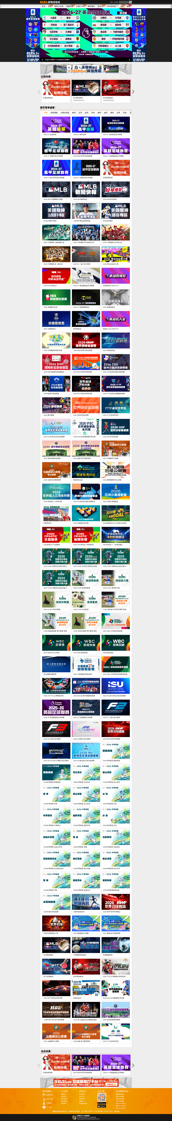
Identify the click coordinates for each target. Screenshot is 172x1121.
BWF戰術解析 (108, 98)
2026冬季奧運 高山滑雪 (81, 804)
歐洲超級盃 (77, 329)
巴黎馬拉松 (48, 523)
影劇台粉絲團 (120, 1099)
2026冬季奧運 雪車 (50, 804)
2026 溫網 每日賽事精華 (82, 458)
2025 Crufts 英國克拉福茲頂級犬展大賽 (117, 566)
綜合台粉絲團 (120, 1101)
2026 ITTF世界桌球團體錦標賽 (114, 394)
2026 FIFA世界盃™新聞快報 (83, 545)
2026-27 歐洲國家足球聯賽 (83, 717)
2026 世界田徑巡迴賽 (81, 415)
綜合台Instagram (121, 1108)
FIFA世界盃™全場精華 (52, 545)
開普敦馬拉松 (78, 480)
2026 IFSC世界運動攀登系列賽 (84, 437)
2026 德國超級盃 (109, 307)
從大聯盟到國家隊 (50, 674)
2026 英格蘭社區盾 (50, 307)
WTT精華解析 (48, 976)
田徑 (125, 113)
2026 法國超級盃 (50, 329)
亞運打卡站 (80, 6)
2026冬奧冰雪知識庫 (51, 912)
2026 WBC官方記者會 (51, 653)
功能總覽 (63, 1103)
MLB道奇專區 (108, 221)
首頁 (43, 6)
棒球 (74, 113)
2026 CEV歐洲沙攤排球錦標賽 (114, 372)
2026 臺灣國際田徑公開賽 (112, 480)
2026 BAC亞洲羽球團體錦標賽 (84, 696)
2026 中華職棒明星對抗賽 (53, 350)
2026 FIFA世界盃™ (50, 286)
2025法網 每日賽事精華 (81, 1041)
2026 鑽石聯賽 (49, 415)
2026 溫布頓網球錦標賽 (52, 458)
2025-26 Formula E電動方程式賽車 (56, 761)
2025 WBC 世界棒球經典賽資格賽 (115, 674)
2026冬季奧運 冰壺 (110, 825)
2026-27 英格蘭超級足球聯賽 (113, 156)
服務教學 (82, 1101)
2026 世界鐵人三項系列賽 (53, 501)
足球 (80, 113)
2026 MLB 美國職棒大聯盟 (53, 199)
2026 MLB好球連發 (110, 199)
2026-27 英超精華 (50, 134)
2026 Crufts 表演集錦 (81, 609)
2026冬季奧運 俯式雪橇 (81, 868)
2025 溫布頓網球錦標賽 (111, 1020)
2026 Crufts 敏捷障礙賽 (81, 588)
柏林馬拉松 (77, 998)
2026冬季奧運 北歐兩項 (111, 847)
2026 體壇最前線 (109, 350)
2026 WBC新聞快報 (80, 653)
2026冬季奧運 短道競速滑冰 (54, 868)
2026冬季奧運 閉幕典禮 (52, 782)
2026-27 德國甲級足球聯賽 (53, 156)
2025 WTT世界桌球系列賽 (53, 998)
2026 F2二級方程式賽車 (111, 717)
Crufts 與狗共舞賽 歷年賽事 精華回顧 (86, 631)
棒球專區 (91, 6)
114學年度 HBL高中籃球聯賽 (54, 1020)
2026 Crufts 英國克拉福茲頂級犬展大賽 (58, 566)
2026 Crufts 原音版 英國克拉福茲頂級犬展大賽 (90, 566)
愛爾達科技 (49, 1095)
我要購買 (69, 6)
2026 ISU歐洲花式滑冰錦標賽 (84, 761)
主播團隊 (49, 1103)
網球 (99, 113)
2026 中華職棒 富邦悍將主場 (83, 242)
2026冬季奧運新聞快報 (111, 890)
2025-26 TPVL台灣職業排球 (54, 696)
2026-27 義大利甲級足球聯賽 (54, 178)
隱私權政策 (64, 1101)
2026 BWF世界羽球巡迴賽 (82, 350)
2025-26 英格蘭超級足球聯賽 (54, 717)
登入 (111, 2)
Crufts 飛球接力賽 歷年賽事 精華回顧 (116, 609)
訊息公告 (82, 1096)
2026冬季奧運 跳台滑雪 (111, 868)
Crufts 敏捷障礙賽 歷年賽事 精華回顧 (57, 631)
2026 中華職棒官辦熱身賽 (82, 674)
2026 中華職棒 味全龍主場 (112, 242)
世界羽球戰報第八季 (51, 933)
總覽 (46, 113)
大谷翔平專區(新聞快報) (81, 221)
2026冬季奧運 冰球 (110, 804)
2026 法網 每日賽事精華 (52, 480)
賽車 (112, 113)
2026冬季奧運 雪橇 (80, 847)
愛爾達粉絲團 (120, 1094)
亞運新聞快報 (48, 98)
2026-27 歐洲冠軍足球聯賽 (112, 134)
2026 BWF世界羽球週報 (111, 739)
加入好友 (49, 1107)
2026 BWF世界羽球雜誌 (111, 912)
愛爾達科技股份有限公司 (59, 1111)
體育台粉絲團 (120, 1096)
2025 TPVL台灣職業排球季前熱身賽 (116, 976)
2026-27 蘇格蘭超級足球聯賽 (83, 286)
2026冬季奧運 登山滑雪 (111, 782)
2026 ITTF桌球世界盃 (110, 415)
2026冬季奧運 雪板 (50, 890)
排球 (118, 113)
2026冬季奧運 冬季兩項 (52, 825)
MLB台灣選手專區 (50, 221)
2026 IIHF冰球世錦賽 (110, 437)
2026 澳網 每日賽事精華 (111, 933)
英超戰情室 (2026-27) (110, 286)
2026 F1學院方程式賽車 (81, 739)
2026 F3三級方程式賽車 (52, 739)
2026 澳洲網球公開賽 (81, 933)
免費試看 (63, 1094)
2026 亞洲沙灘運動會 (110, 501)
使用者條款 (64, 1099)
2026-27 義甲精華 (79, 134)
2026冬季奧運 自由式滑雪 (53, 847)
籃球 (86, 113)
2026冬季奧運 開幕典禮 (111, 761)
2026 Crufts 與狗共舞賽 (52, 609)
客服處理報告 (83, 1103)
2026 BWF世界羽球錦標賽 (82, 156)
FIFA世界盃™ (112, 6)
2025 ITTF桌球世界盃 (110, 1041)
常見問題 (82, 1094)
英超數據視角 (108, 955)
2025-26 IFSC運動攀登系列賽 (113, 998)
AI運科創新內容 (78, 912)
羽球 (93, 113)
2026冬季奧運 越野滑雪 (81, 825)
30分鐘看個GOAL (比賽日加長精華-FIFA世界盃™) (121, 523)
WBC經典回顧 (108, 653)
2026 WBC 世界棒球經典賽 (112, 631)
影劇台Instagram (121, 1106)
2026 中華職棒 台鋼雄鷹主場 (54, 242)
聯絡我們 (117, 1111)
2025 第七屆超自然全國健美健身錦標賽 (87, 1020)
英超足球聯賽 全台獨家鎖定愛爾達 (57, 60)
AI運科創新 (64, 113)
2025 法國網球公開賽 (51, 1041)
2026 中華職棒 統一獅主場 (53, 264)
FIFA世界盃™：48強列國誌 (113, 545)
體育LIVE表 (59, 6)
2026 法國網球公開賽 (110, 458)
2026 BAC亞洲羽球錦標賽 (82, 372)
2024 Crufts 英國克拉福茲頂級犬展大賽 (58, 588)
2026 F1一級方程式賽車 (81, 264)
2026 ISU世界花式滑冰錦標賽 (54, 437)
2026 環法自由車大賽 (110, 264)
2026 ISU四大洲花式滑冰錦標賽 (114, 696)
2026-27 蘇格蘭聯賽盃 (81, 307)
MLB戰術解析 (78, 98)
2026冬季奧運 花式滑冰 (81, 782)
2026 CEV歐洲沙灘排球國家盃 (84, 501)
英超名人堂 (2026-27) (110, 329)
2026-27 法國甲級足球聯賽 (83, 178)
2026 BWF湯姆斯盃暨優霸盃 (54, 372)
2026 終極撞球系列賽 (81, 523)
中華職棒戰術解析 (79, 955)
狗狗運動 (54, 113)
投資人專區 (49, 1099)
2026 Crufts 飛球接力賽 (111, 588)
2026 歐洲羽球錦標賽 (51, 394)
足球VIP (101, 6)
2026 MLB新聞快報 (80, 199)
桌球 (106, 113)
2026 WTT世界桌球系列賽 (82, 394)
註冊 (116, 2)
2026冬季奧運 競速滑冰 (81, 890)
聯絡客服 (82, 1099)
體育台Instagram (121, 1103)
